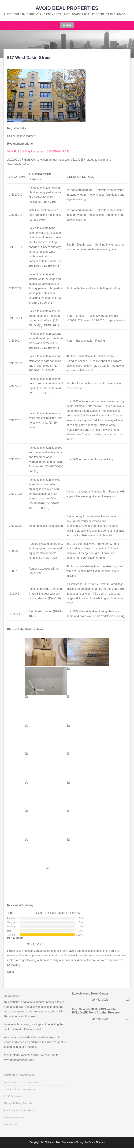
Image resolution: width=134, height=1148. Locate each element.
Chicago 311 (10, 1124)
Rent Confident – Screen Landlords (22, 1082)
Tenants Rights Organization (19, 1089)
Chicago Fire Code (13, 1117)
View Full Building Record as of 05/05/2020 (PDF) (38, 151)
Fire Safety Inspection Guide (19, 1110)
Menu (67, 25)
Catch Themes (96, 1142)
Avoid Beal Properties (67, 8)
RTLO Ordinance (12, 1096)
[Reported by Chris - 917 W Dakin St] (46, 652)
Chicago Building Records (17, 1103)
